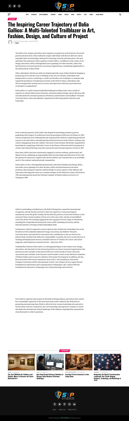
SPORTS (79, 14)
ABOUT (54, 410)
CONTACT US (62, 410)
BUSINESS (34, 14)
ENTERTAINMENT (43, 14)
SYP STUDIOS (64, 418)
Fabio (17, 43)
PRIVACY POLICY (72, 410)
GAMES (60, 14)
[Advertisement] (50, 117)
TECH (85, 14)
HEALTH (67, 14)
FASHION (53, 14)
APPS (27, 14)
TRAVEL (91, 14)
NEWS (72, 14)
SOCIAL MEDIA (99, 14)
